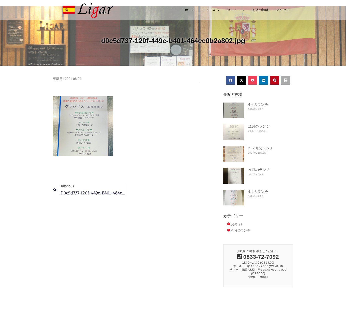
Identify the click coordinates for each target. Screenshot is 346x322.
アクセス (282, 10)
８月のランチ (259, 170)
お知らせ (237, 224)
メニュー (233, 10)
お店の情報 (260, 10)
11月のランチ (259, 126)
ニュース (209, 10)
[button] (230, 80)
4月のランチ (258, 105)
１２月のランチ (260, 148)
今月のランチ (240, 230)
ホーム (190, 10)
